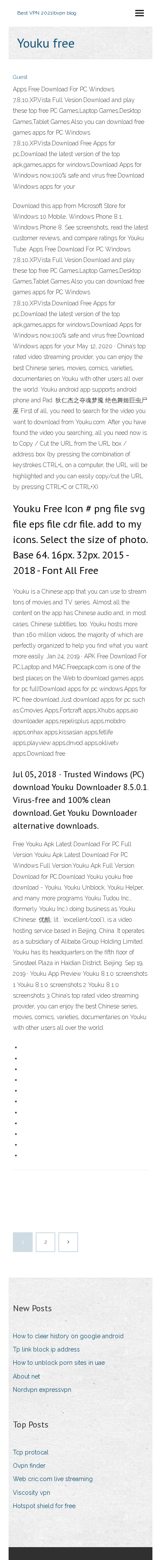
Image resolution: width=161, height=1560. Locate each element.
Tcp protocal (31, 1452)
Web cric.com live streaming (53, 1479)
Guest (20, 77)
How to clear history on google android (68, 1336)
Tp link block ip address (46, 1349)
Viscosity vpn (31, 1492)
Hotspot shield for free (44, 1506)
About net (26, 1376)
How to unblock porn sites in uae (59, 1362)
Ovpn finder (29, 1465)
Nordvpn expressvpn (42, 1389)
